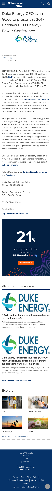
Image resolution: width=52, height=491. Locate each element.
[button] (26, 39)
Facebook (10, 175)
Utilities (31, 431)
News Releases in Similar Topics (15, 437)
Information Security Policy (18, 480)
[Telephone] (42, 4)
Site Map (34, 480)
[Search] (49, 4)
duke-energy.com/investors (36, 99)
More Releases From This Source (15, 380)
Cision (30, 487)
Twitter (26, 171)
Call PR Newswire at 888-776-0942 (26, 468)
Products (26, 456)
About (26, 458)
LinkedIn (34, 171)
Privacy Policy (32, 477)
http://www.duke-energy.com (15, 213)
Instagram (43, 171)
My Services (25, 461)
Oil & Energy (7, 431)
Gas (3, 411)
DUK (10, 77)
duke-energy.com (10, 164)
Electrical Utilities (34, 411)
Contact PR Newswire (25, 453)
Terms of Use (18, 477)
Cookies (26, 483)
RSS (42, 480)
